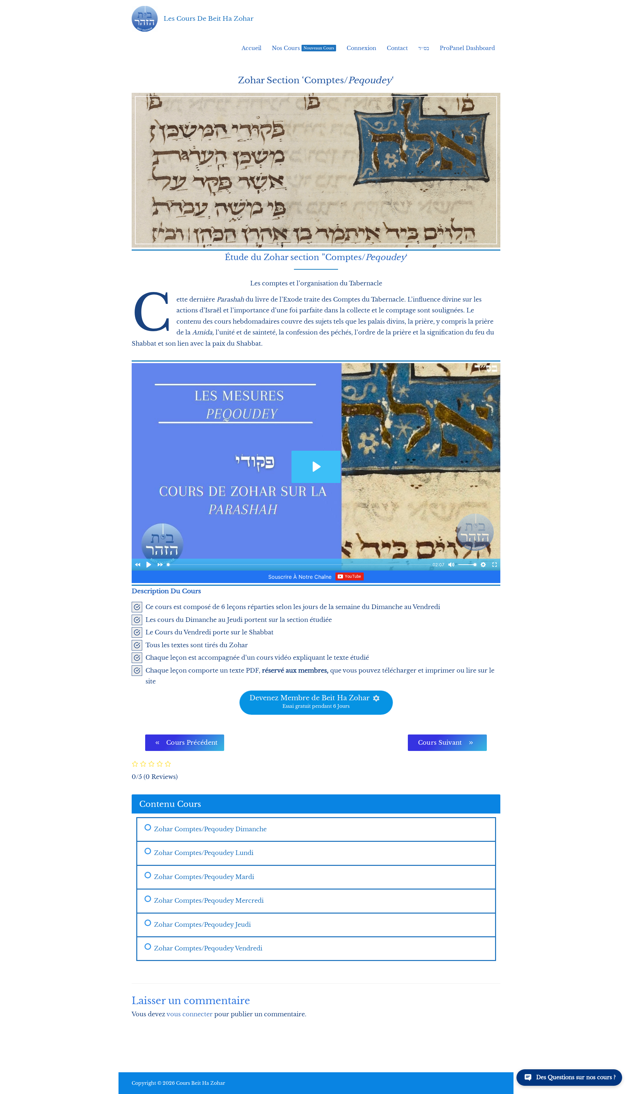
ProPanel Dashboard (467, 48)
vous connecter (190, 1014)
